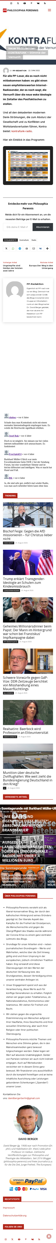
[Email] (33, 248)
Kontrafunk (24, 240)
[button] (21, 173)
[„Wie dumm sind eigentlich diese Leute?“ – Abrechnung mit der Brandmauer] (28, 829)
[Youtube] (24, 3)
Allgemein (8, 693)
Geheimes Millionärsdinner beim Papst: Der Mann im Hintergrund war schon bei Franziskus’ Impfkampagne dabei (27, 632)
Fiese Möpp (8, 543)
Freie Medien (8, 871)
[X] (6, 248)
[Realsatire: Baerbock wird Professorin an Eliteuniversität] (28, 712)
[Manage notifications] (49, 1236)
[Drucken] (27, 248)
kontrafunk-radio (21, 131)
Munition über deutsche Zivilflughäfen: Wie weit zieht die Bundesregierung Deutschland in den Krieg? (27, 778)
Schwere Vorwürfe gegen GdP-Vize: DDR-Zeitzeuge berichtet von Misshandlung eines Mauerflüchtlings (25, 683)
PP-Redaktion (19, 71)
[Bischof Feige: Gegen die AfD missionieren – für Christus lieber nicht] (28, 515)
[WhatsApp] (13, 248)
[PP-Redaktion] (6, 71)
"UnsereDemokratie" (12, 838)
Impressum (9, 1207)
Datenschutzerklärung (14, 1215)
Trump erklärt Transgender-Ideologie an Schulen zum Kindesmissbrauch (24, 582)
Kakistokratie (10, 737)
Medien (6, 812)
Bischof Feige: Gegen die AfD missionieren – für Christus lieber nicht (28, 535)
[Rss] (44, 3)
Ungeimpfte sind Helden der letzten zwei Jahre (13, 268)
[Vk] (38, 3)
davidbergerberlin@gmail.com (24, 1098)
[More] (47, 248)
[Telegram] (20, 248)
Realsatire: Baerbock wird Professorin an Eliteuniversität (25, 731)
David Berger (28, 1139)
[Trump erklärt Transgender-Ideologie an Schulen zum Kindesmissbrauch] (28, 562)
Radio (34, 240)
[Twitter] (18, 3)
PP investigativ (10, 642)
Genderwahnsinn (11, 590)
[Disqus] (28, 369)
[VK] (40, 248)
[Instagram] (11, 3)
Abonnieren (42, 226)
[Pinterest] (31, 3)
